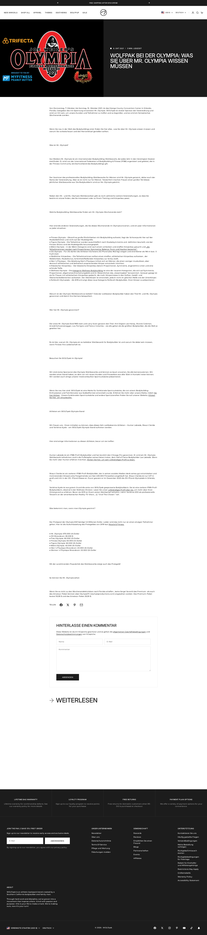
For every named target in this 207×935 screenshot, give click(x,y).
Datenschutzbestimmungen (69, 634)
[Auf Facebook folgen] (154, 928)
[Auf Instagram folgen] (169, 928)
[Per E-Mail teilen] (81, 605)
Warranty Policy (185, 877)
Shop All (25, 13)
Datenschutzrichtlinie (101, 841)
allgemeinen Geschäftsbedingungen (129, 632)
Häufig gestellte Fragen (188, 837)
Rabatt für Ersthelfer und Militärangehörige (188, 864)
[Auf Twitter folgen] (162, 928)
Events (136, 854)
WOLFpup (74, 13)
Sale (85, 13)
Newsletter (97, 833)
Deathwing (61, 13)
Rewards (137, 833)
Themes (48, 13)
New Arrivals (11, 13)
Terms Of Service (99, 845)
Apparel (37, 13)
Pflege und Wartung (101, 848)
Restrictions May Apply (188, 869)
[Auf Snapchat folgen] (198, 928)
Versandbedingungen (187, 841)
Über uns (96, 837)
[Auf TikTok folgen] (191, 928)
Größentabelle (184, 873)
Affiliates (137, 858)
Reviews (137, 837)
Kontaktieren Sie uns (187, 833)
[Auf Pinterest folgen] (176, 928)
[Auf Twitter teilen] (68, 605)
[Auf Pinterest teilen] (74, 605)
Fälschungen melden (101, 852)
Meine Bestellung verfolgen (185, 846)
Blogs (136, 847)
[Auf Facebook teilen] (61, 605)
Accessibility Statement (188, 880)
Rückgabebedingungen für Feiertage (188, 858)
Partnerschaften (140, 851)
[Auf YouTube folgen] (184, 928)
